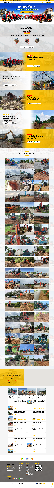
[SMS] (31, 459)
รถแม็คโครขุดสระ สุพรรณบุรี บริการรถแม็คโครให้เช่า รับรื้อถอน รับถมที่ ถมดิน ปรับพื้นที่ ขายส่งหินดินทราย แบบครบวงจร (20, 412)
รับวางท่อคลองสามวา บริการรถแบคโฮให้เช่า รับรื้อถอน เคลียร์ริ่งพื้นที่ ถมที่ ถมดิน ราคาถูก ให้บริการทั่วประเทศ (31, 474)
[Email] (30, 459)
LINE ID (30, 11)
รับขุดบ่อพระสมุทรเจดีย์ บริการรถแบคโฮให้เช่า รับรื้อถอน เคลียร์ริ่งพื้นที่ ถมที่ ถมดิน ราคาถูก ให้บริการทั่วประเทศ (38, 407)
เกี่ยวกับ (25, 2)
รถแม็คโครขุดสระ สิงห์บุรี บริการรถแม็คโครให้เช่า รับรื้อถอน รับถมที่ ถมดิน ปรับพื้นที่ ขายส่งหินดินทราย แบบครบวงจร (41, 396)
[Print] (32, 459)
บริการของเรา (20, 2)
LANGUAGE (50, 0)
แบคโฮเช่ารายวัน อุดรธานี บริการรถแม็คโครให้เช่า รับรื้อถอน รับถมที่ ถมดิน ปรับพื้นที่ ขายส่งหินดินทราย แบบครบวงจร (20, 444)
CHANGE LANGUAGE (39, 483)
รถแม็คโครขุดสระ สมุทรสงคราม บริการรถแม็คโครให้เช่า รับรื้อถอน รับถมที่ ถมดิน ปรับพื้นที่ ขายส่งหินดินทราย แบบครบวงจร (13, 396)
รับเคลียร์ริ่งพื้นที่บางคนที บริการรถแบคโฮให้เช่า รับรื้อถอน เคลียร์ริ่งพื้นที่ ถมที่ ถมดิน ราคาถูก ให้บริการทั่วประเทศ (20, 439)
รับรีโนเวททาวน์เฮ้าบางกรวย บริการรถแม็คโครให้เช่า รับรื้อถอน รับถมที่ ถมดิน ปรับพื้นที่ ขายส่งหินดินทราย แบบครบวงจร (38, 418)
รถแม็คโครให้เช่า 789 (31, 12)
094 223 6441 (48, 2)
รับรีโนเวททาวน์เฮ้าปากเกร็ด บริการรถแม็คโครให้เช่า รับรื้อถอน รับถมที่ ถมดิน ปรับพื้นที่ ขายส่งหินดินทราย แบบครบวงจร (20, 418)
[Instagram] (27, 459)
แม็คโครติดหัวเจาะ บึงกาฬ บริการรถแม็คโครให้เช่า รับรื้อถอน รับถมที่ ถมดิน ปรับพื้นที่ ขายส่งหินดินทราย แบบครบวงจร (20, 428)
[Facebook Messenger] (25, 459)
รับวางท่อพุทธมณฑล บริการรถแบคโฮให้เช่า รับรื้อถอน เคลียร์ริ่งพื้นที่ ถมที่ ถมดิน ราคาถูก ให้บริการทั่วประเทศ (20, 450)
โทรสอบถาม (23, 46)
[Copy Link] (21, 459)
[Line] (22, 459)
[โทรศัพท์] (9, 380)
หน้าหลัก (17, 2)
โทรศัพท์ (9, 381)
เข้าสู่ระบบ (47, 0)
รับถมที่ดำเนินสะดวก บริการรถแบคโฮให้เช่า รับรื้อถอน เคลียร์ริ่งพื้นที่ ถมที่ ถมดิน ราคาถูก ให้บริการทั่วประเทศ (38, 439)
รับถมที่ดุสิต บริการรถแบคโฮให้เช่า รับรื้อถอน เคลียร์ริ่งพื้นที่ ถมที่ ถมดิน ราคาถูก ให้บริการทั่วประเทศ (38, 450)
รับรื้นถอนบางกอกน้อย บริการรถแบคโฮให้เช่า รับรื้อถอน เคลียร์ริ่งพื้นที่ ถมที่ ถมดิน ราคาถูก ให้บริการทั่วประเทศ (20, 434)
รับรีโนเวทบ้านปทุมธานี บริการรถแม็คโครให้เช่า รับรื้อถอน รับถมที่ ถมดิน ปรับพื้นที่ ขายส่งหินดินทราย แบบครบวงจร (31, 465)
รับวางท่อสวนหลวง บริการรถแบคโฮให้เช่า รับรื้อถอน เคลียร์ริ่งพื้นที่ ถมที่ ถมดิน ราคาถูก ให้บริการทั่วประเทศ (38, 434)
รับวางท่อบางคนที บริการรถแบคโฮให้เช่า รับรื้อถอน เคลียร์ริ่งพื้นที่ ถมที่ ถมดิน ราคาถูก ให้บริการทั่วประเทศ (20, 406)
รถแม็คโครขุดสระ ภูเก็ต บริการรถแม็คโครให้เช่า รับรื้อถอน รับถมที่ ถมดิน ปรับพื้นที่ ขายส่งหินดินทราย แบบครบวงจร (22, 396)
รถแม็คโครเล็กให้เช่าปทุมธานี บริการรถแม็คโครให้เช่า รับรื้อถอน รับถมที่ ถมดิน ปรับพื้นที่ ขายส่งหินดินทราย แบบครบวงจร (38, 412)
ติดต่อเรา (45, 0)
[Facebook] (23, 459)
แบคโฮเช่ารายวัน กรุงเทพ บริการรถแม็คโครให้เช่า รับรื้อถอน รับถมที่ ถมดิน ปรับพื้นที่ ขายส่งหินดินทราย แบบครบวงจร (30, 471)
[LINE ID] (15, 380)
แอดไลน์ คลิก (21, 478)
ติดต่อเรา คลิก (23, 11)
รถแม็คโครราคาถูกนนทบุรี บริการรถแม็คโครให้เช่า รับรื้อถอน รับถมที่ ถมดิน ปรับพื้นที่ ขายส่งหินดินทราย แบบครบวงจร (38, 423)
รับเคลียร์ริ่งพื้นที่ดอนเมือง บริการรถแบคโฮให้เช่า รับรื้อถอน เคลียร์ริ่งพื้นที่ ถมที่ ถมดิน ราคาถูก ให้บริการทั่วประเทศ (38, 401)
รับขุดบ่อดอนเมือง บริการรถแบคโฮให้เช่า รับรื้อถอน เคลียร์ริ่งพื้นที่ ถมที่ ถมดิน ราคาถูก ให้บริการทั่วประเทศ (20, 401)
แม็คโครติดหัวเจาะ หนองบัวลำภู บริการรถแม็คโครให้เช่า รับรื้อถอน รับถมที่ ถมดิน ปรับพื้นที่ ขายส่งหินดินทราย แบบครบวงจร (20, 423)
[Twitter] (26, 459)
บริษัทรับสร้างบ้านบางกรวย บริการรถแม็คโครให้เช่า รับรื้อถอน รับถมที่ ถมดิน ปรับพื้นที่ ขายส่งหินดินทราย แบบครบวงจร (38, 428)
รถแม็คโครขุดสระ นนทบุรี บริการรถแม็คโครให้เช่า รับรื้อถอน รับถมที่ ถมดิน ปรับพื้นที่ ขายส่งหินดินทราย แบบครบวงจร (32, 396)
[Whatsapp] (28, 459)
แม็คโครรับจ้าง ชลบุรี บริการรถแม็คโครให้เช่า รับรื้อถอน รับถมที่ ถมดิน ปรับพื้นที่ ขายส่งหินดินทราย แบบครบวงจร (38, 444)
